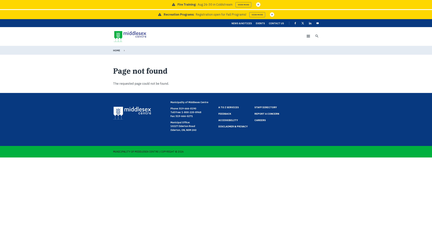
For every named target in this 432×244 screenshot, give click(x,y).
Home (116, 50)
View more (243, 4)
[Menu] (308, 36)
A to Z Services (228, 107)
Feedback (224, 113)
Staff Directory (265, 107)
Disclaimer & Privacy (233, 126)
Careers (260, 120)
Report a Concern (266, 113)
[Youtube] (317, 23)
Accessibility (228, 120)
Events (260, 23)
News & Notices (242, 23)
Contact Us (276, 23)
